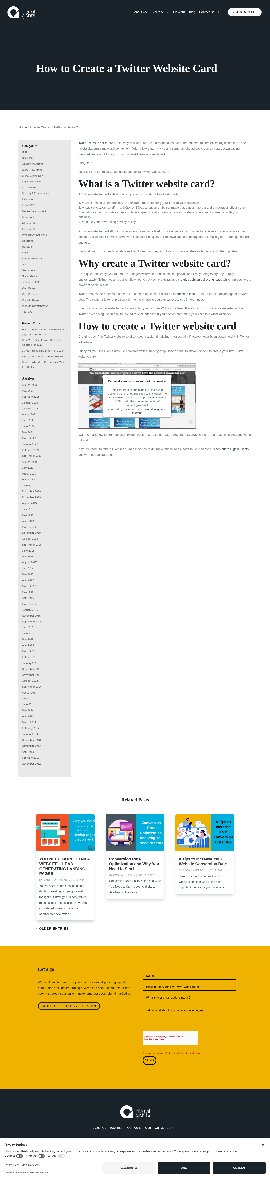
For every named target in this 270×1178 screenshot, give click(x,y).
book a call (245, 12)
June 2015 (28, 633)
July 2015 (27, 627)
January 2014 (30, 734)
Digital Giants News (33, 175)
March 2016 (29, 603)
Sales (25, 252)
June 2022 (28, 426)
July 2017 (27, 568)
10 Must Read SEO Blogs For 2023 (42, 350)
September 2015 (32, 621)
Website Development (35, 305)
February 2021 (30, 449)
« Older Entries (52, 928)
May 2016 (28, 591)
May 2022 (28, 432)
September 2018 (32, 544)
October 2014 (30, 680)
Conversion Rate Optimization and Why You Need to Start (134, 864)
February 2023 (30, 396)
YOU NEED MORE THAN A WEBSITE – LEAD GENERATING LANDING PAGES (64, 866)
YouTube (27, 311)
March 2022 (29, 438)
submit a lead (186, 294)
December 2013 (31, 739)
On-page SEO (30, 229)
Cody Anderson (124, 875)
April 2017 (28, 580)
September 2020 (32, 455)
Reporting (27, 240)
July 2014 (27, 698)
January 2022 (30, 444)
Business (27, 157)
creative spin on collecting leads (200, 279)
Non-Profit (28, 217)
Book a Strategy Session (69, 1006)
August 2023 (29, 384)
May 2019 (28, 515)
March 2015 (29, 651)
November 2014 (31, 674)
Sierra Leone (29, 270)
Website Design (31, 299)
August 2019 (29, 503)
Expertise (157, 12)
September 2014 (32, 686)
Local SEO (28, 205)
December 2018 (31, 532)
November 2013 (31, 745)
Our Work (178, 12)
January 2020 (30, 485)
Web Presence (30, 294)
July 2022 (27, 420)
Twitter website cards (93, 143)
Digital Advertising (32, 169)
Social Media (29, 276)
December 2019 (31, 491)
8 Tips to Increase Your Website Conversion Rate (203, 861)
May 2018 (28, 556)
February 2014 (30, 728)
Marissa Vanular (55, 879)
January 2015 (30, 663)
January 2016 (30, 609)
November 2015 (31, 615)
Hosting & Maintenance (35, 193)
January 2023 (30, 402)
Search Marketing (32, 258)
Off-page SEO (30, 222)
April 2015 (28, 645)
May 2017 (28, 574)
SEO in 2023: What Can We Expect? (43, 356)
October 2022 (30, 408)
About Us (140, 12)
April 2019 (28, 521)
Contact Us (207, 12)
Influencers (28, 199)
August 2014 (29, 692)
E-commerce (29, 187)
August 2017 (29, 562)
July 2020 (27, 467)
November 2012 (31, 763)
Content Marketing (33, 163)
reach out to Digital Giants (231, 449)
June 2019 (28, 509)
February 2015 (30, 657)
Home (23, 127)
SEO (24, 264)
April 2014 (28, 716)
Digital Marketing (32, 181)
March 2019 (29, 526)
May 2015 (28, 639)
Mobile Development (34, 211)
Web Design (29, 288)
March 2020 (29, 473)
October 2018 (30, 538)
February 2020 (30, 479)
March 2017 (29, 586)
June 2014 (28, 704)
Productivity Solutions (34, 234)
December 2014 (31, 668)
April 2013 (28, 751)
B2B (24, 152)
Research (27, 246)
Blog (192, 12)
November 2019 (31, 497)
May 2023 (28, 390)
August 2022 (29, 414)
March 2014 (29, 722)
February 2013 (30, 757)
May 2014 (28, 710)
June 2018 (28, 550)
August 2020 (29, 461)
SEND (149, 1060)
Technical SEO (30, 282)
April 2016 (28, 597)
